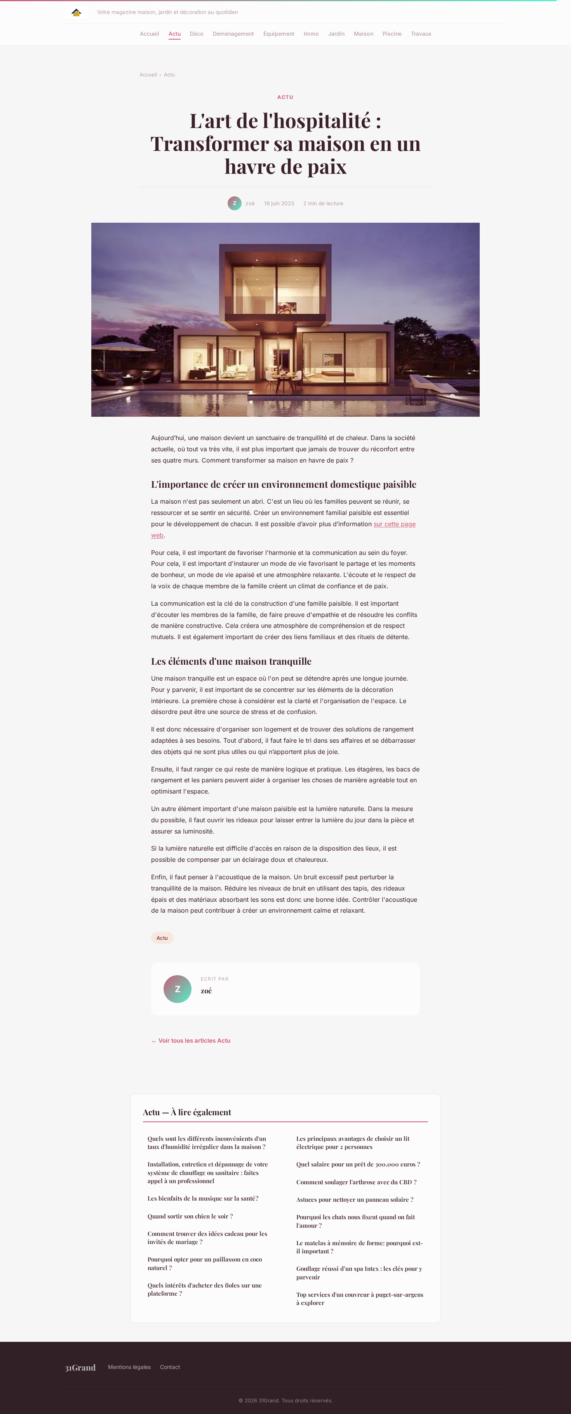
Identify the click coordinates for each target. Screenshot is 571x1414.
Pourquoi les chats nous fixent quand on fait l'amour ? (355, 1221)
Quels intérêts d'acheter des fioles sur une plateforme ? (205, 1289)
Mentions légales (129, 1367)
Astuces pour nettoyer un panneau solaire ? (354, 1199)
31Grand (80, 1367)
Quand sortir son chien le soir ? (190, 1216)
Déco (197, 33)
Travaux (421, 33)
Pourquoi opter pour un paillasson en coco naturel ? (205, 1263)
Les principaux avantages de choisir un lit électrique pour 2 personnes (352, 1143)
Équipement (278, 33)
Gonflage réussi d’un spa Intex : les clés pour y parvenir (359, 1273)
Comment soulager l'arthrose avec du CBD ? (356, 1182)
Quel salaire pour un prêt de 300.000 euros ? (358, 1164)
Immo (311, 33)
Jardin (336, 33)
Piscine (392, 33)
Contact (170, 1367)
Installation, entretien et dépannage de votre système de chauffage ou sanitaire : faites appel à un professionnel (208, 1172)
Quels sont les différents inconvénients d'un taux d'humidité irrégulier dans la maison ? (207, 1143)
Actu (175, 33)
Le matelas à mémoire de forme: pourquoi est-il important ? (359, 1247)
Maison (363, 33)
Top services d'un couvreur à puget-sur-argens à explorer (359, 1299)
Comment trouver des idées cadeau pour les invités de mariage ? (207, 1238)
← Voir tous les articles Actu (190, 1040)
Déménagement (233, 33)
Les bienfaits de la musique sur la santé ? (203, 1198)
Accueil (149, 33)
